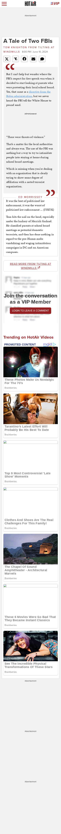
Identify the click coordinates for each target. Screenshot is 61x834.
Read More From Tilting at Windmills (30, 266)
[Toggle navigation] (4, 4)
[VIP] (55, 4)
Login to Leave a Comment (30, 310)
